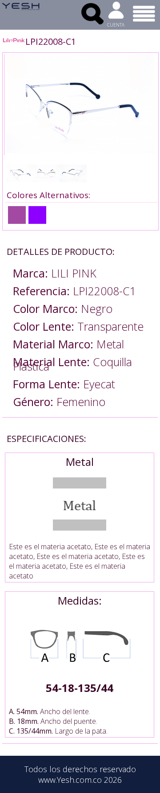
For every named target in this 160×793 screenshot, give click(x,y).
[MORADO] (37, 215)
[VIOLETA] (17, 215)
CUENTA (115, 25)
